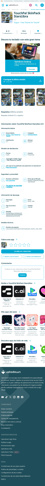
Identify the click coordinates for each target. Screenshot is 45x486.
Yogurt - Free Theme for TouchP (26, 22)
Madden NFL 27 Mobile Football (31, 1)
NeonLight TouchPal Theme (7, 328)
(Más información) (11, 167)
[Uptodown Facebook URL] (22, 397)
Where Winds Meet (8, 1)
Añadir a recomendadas (33, 256)
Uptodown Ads (6, 449)
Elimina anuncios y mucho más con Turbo (21, 73)
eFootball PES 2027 (18, 1)
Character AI (19, 299)
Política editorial (6, 415)
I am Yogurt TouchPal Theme (32, 328)
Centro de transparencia (9, 418)
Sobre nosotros (6, 409)
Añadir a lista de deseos (11, 256)
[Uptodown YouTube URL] (2, 397)
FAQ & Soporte (6, 455)
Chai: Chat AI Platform (7, 300)
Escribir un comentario (22, 251)
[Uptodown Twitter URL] (10, 397)
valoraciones (7, 33)
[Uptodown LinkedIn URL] (18, 397)
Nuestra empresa (7, 412)
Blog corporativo (7, 425)
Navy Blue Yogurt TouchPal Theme (19, 328)
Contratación (5, 428)
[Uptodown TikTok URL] (6, 397)
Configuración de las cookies (11, 473)
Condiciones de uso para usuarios (13, 466)
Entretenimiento (32, 135)
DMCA (3, 479)
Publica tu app (6, 442)
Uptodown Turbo (10, 452)
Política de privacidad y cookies (12, 469)
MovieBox (32, 299)
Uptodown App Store (8, 439)
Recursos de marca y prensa (11, 422)
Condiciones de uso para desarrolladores (15, 476)
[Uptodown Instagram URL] (14, 397)
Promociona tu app (8, 446)
